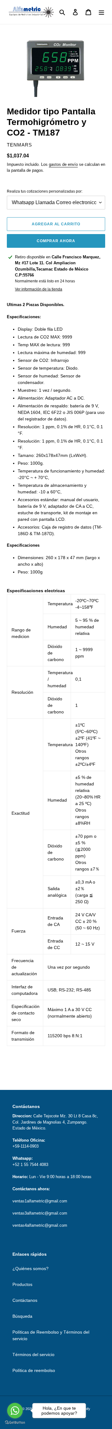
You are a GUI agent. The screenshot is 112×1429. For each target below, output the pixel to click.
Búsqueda (22, 1316)
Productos (22, 1284)
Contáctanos (24, 1300)
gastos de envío (63, 164)
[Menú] (101, 12)
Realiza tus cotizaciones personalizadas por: (44, 191)
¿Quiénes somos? (30, 1268)
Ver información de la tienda (38, 289)
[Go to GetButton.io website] (15, 1423)
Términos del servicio (33, 1354)
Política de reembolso (33, 1370)
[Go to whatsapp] (15, 1410)
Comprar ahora (56, 241)
